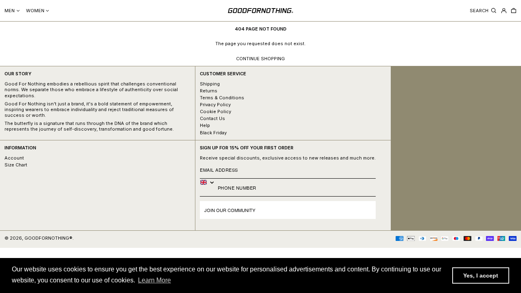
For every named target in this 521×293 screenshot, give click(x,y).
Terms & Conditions (222, 98)
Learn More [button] (154, 280)
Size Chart (15, 165)
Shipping (210, 84)
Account (14, 158)
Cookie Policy (215, 111)
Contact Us (212, 118)
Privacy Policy (215, 104)
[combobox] (209, 182)
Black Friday (213, 133)
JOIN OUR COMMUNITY (229, 210)
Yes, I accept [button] (480, 275)
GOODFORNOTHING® (48, 238)
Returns (208, 91)
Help (205, 125)
